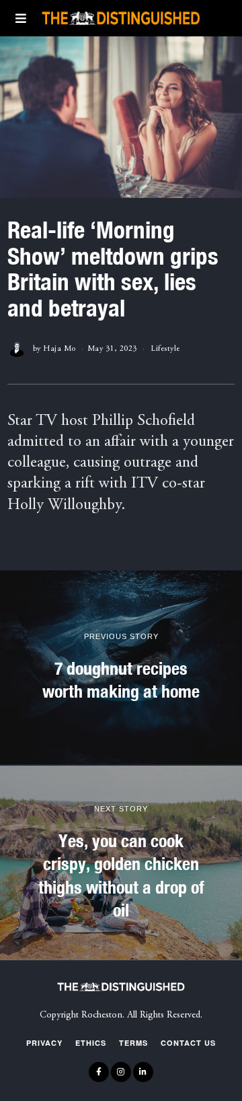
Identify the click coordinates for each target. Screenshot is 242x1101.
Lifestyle (165, 349)
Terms (133, 1043)
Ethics (90, 1043)
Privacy (44, 1043)
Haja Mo (59, 349)
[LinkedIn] (143, 1072)
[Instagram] (121, 1072)
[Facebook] (99, 1072)
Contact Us (188, 1043)
